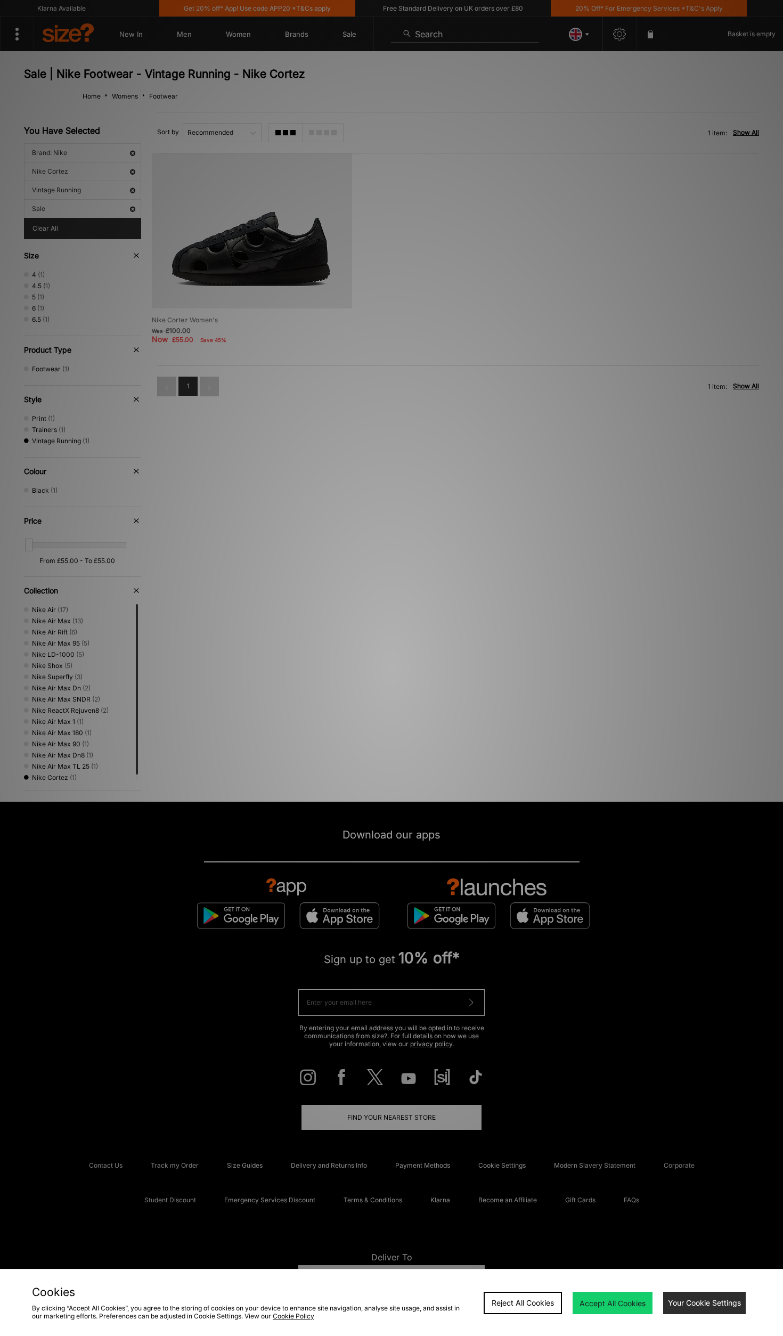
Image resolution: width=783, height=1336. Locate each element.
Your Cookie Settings (704, 1302)
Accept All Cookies (613, 1303)
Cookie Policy (293, 1316)
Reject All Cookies (523, 1302)
